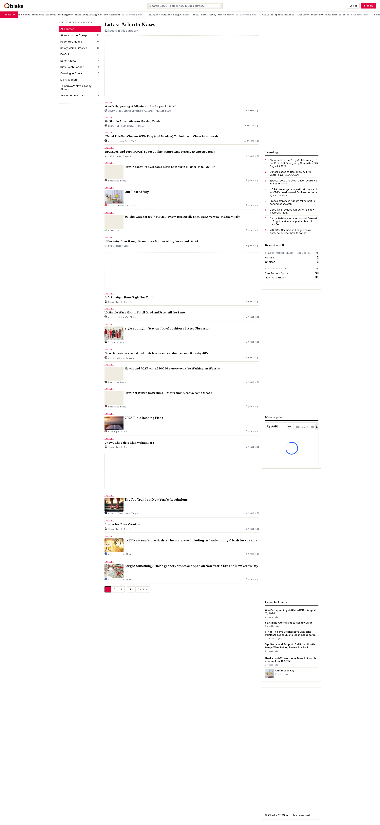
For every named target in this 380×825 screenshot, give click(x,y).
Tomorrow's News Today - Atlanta (80, 87)
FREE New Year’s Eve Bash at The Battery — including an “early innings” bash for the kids (190, 540)
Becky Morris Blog (118, 245)
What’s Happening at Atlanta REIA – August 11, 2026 (140, 106)
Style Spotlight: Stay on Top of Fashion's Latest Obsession (167, 328)
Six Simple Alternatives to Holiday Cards (132, 121)
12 (131, 589)
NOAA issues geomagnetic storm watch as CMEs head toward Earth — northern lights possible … (293, 192)
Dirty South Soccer (80, 66)
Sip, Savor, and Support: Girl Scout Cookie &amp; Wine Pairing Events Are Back (159, 151)
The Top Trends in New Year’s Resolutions (156, 499)
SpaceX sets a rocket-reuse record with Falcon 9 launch (294, 182)
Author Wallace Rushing (121, 358)
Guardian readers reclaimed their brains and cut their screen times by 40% (156, 353)
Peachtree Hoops (80, 41)
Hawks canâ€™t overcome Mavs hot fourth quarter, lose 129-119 (169, 167)
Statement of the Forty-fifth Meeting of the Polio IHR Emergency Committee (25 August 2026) (294, 163)
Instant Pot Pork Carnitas (122, 524)
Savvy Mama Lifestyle (80, 47)
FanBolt (80, 54)
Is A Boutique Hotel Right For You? (128, 297)
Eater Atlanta (80, 60)
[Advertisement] (80, 165)
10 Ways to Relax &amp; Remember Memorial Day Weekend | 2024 (151, 241)
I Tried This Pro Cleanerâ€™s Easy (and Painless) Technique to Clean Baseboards (161, 136)
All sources (67, 28)
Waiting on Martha (80, 95)
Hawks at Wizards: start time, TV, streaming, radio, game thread (168, 393)
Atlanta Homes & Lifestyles (123, 205)
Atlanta (109, 102)
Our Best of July (136, 192)
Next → (142, 589)
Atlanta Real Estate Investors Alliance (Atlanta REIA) (139, 110)
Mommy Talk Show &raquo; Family (126, 125)
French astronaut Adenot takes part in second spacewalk (292, 202)
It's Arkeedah (80, 79)
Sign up (368, 5)
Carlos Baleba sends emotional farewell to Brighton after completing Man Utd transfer (293, 221)
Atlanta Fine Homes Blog (122, 513)
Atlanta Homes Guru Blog (122, 141)
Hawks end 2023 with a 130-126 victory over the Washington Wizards (172, 368)
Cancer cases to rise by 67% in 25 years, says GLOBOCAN (291, 173)
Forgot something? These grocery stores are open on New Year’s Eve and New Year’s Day (191, 566)
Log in (353, 5)
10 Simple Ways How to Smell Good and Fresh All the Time (144, 312)
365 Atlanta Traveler (120, 156)
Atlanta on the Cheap (80, 35)
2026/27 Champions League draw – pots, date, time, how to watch (291, 231)
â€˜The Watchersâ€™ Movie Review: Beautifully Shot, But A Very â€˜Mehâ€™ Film (182, 216)
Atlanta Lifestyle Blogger (123, 317)
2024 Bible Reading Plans (143, 418)
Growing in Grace (80, 73)
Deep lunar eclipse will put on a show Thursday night (292, 211)
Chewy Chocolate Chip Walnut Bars (129, 442)
